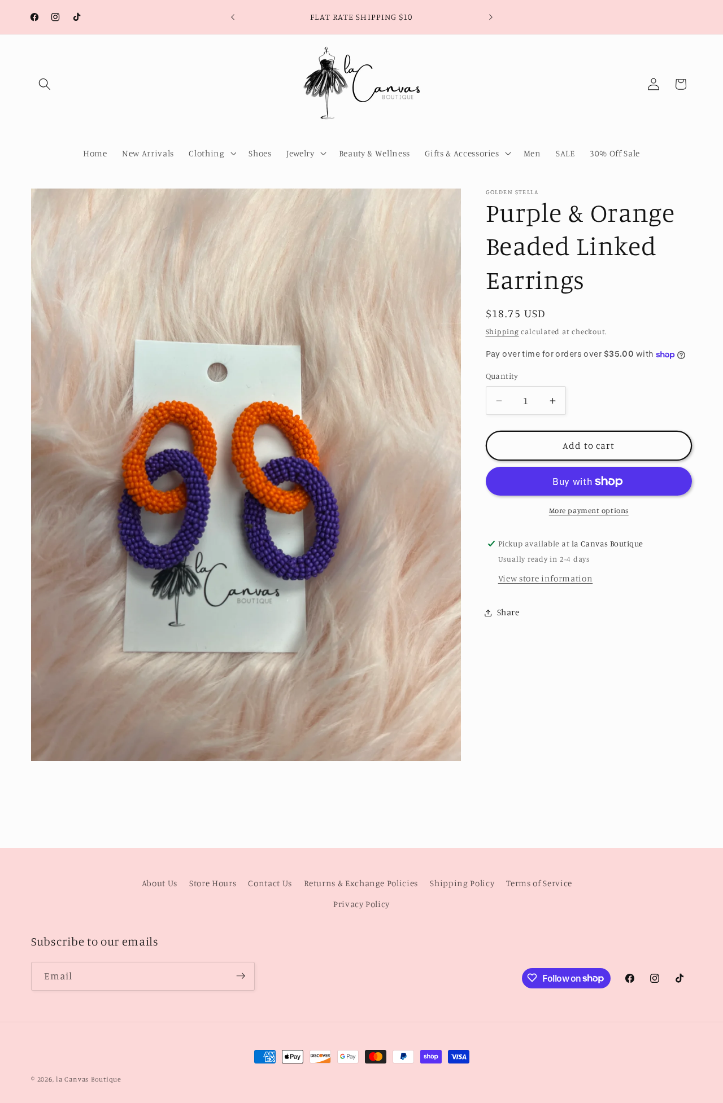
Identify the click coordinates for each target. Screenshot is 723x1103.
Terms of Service (539, 883)
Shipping (502, 331)
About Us (159, 883)
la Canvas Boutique (88, 1079)
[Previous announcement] (232, 17)
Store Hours (212, 883)
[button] (44, 84)
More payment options (589, 510)
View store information (545, 578)
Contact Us (270, 883)
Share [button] (508, 612)
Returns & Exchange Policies (361, 883)
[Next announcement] (490, 17)
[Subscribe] (240, 976)
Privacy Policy (361, 904)
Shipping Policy (462, 883)
